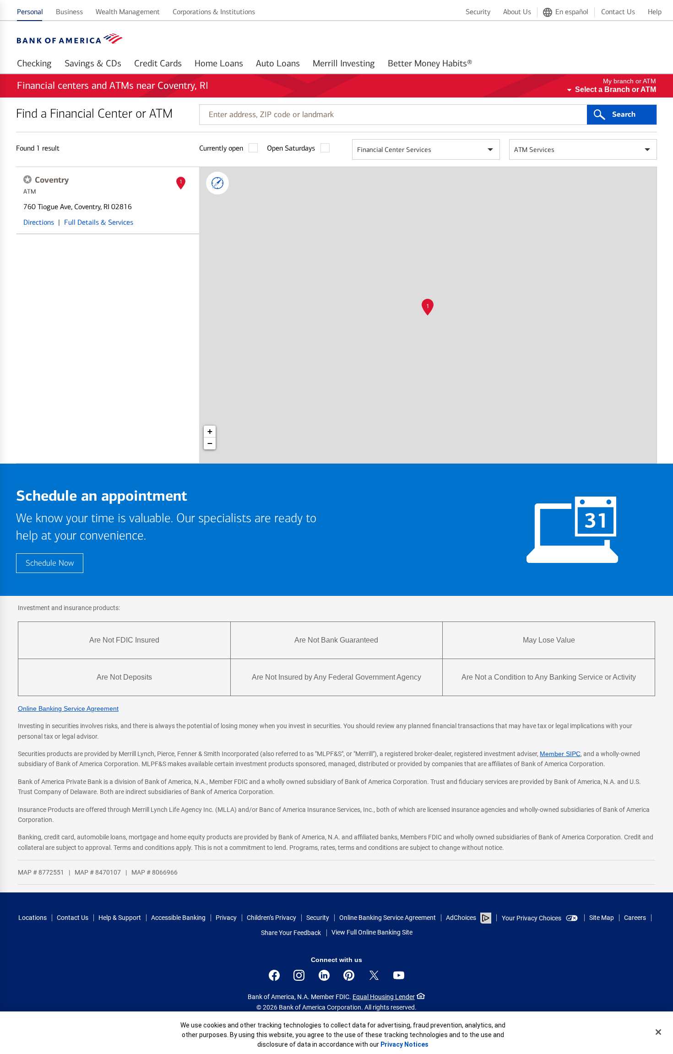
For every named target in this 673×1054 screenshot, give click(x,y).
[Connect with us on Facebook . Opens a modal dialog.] (274, 975)
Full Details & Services (98, 222)
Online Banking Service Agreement (68, 708)
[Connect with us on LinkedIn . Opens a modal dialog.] (324, 975)
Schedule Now (50, 563)
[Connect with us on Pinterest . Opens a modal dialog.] (348, 975)
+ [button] (209, 431)
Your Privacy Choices (531, 918)
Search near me (217, 183)
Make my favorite (27, 179)
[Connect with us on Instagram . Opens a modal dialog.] (298, 975)
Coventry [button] (52, 180)
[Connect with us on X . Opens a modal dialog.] (374, 975)
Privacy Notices (404, 1044)
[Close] (658, 1032)
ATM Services (534, 150)
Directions (38, 222)
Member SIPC (560, 753)
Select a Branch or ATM (615, 89)
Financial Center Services (394, 150)
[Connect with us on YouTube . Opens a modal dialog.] (398, 975)
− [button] (209, 443)
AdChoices (461, 917)
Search (623, 114)
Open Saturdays (291, 148)
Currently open (221, 148)
